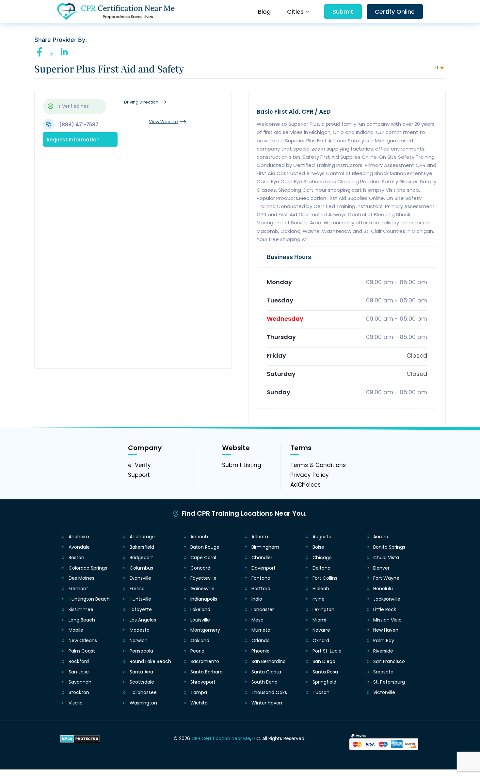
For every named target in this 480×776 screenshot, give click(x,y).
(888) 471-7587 (78, 124)
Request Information (73, 139)
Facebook (41, 52)
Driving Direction (141, 102)
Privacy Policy (309, 475)
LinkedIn (65, 52)
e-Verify (139, 465)
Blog (264, 12)
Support (139, 475)
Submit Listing (241, 465)
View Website (163, 122)
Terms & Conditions (318, 465)
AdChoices (305, 485)
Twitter (53, 54)
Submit (342, 12)
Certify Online (395, 12)
